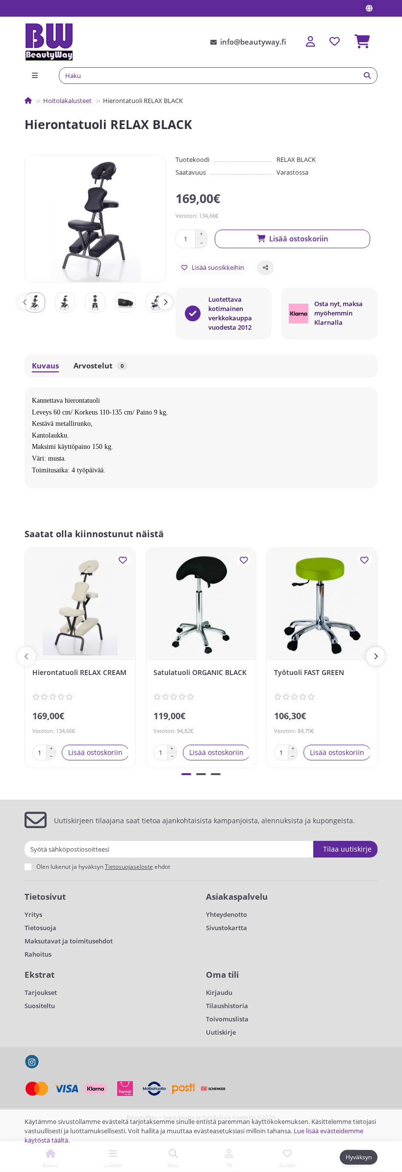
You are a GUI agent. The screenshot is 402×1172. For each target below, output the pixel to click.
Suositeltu (40, 1005)
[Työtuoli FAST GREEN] (322, 605)
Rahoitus (38, 954)
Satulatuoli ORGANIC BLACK (200, 672)
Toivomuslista (227, 1019)
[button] (25, 302)
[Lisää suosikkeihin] (123, 560)
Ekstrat (39, 974)
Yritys (33, 914)
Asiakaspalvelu (237, 896)
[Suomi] (369, 8)
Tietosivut (45, 896)
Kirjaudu (219, 992)
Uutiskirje (221, 1032)
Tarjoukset (41, 992)
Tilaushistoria (227, 1005)
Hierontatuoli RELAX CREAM (79, 672)
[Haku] (367, 75)
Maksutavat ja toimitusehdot (69, 941)
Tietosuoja (40, 927)
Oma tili (222, 974)
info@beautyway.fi (253, 42)
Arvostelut (99, 366)
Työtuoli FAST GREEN (309, 672)
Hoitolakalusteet (67, 100)
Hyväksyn (359, 1157)
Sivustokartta (226, 927)
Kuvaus (45, 366)
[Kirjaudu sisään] (310, 42)
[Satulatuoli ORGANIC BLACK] (201, 605)
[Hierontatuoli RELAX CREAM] (80, 605)
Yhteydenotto (226, 914)
